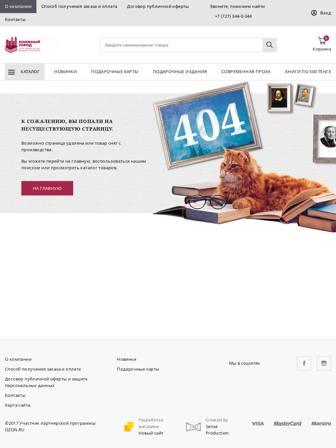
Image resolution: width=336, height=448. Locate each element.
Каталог (30, 71)
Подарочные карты (114, 71)
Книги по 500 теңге (308, 71)
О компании (18, 6)
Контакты (15, 19)
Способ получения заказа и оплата (79, 6)
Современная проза (246, 71)
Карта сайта (17, 405)
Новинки (65, 71)
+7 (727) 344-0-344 (233, 16)
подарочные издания (180, 71)
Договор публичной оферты (158, 6)
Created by (217, 420)
